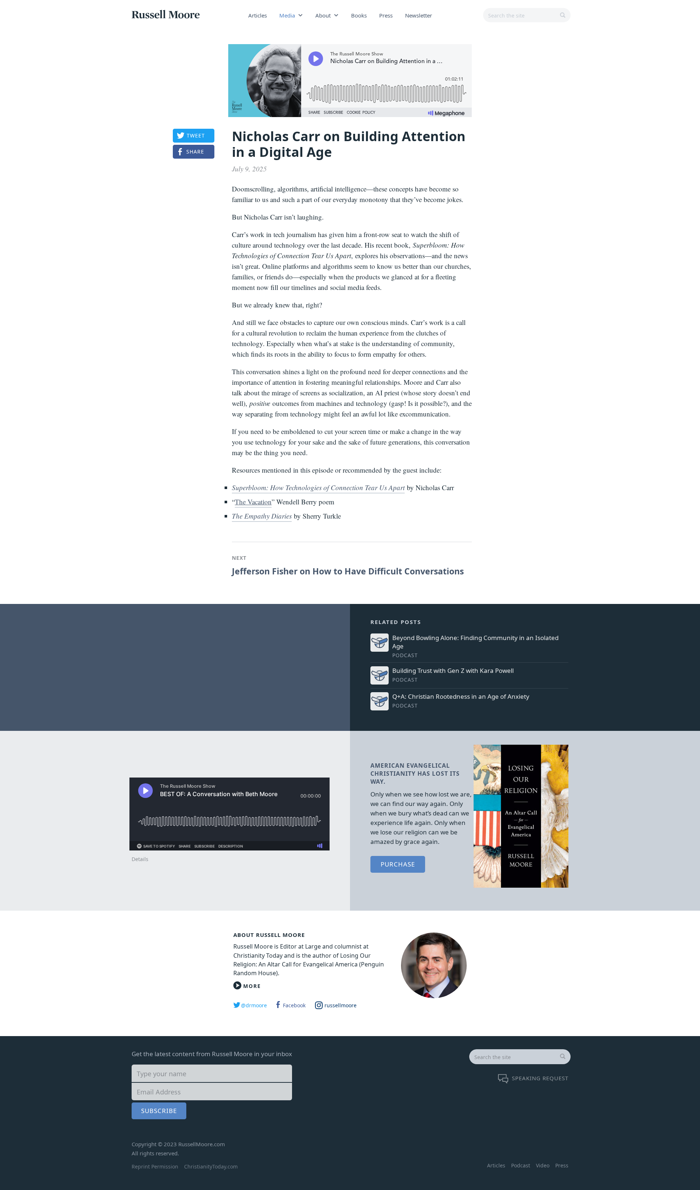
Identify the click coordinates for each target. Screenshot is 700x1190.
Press (386, 15)
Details (140, 859)
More (252, 985)
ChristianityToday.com (211, 1166)
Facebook (294, 1005)
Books (359, 15)
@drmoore (254, 1005)
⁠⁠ (318, 487)
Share (195, 151)
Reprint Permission (155, 1166)
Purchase (398, 864)
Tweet (196, 135)
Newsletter (418, 15)
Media (287, 15)
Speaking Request (540, 1078)
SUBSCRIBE (159, 1110)
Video (542, 1165)
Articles (257, 15)
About (323, 15)
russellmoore (340, 1005)
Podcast (520, 1165)
